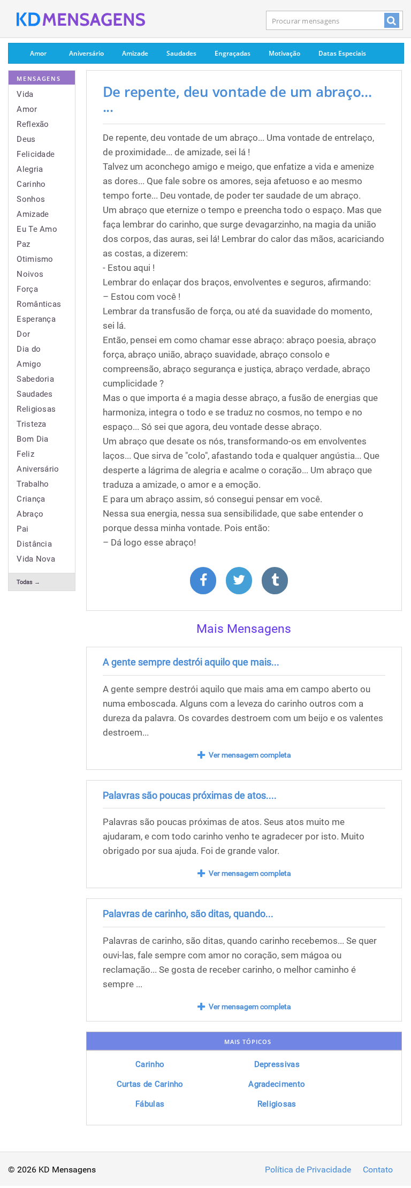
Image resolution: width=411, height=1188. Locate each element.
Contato (378, 1170)
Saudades (181, 53)
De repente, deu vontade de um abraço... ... (237, 99)
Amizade (135, 53)
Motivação (284, 53)
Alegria (30, 169)
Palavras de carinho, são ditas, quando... (188, 913)
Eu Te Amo (37, 229)
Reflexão (33, 124)
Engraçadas (232, 53)
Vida (25, 94)
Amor (38, 53)
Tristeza (31, 424)
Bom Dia (32, 439)
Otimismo (35, 259)
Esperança (36, 319)
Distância (34, 544)
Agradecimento (276, 1084)
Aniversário (86, 53)
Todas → (28, 582)
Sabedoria (35, 379)
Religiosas (36, 409)
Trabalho (33, 484)
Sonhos (31, 199)
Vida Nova (36, 559)
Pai (22, 529)
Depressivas (277, 1064)
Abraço (30, 514)
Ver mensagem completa (250, 755)
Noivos (30, 274)
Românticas (39, 304)
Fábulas (149, 1104)
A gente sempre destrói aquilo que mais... (191, 662)
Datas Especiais (342, 53)
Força (27, 289)
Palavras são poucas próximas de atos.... (190, 795)
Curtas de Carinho (150, 1084)
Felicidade (36, 154)
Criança (31, 499)
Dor (23, 334)
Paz (23, 244)
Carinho (31, 184)
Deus (26, 139)
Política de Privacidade (308, 1170)
